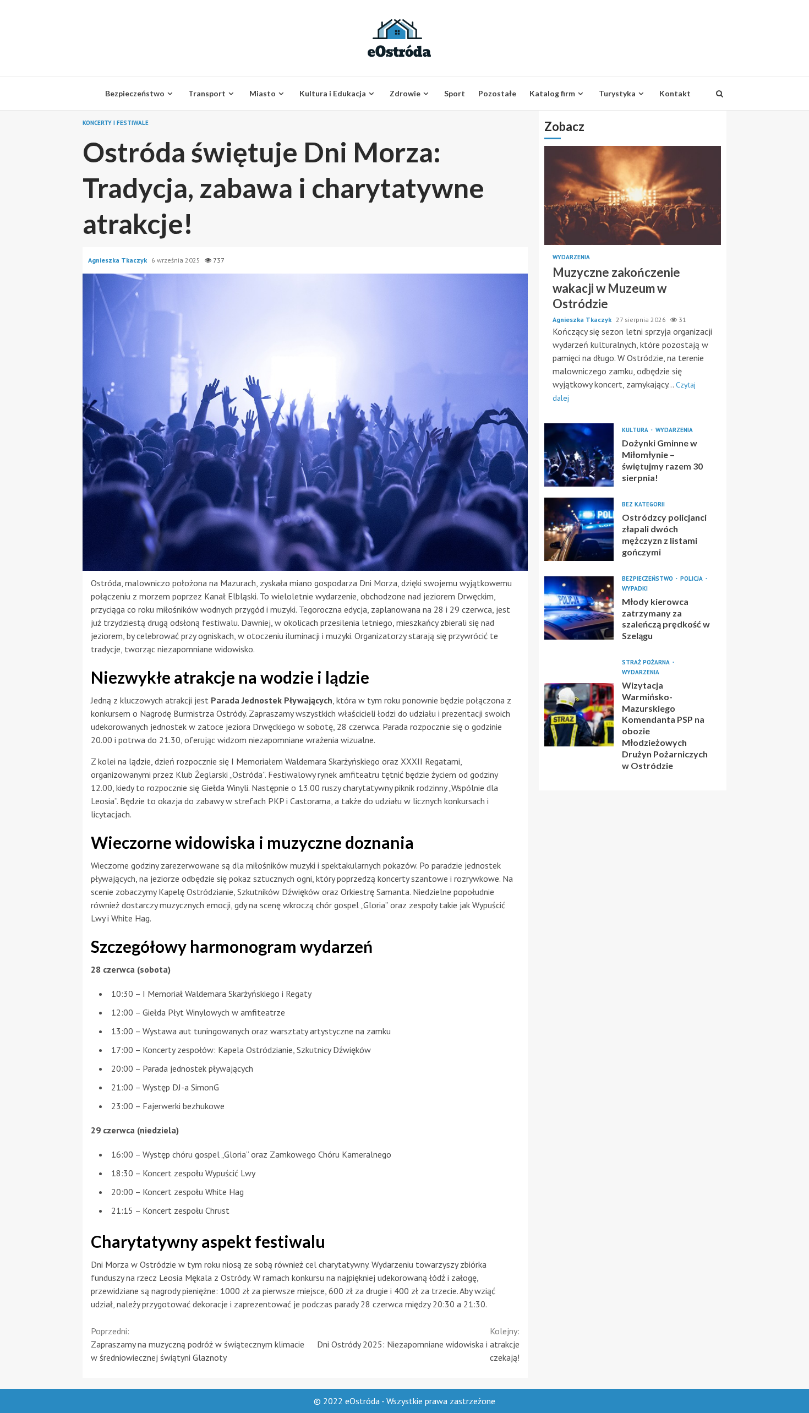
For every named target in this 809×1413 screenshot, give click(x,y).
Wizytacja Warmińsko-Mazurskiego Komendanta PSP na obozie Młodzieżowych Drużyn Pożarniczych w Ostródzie (579, 714)
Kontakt (675, 93)
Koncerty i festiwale (116, 123)
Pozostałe (497, 93)
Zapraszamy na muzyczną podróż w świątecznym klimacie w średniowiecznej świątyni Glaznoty (197, 1344)
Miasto (262, 93)
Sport (454, 93)
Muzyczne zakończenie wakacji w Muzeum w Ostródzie (632, 195)
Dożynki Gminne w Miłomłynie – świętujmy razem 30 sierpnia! (579, 454)
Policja (692, 578)
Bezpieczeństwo (135, 93)
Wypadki (635, 588)
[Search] (719, 93)
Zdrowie (405, 93)
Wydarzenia (571, 257)
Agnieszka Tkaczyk (118, 260)
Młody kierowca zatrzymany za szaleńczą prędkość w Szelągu (579, 608)
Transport (207, 93)
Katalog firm (552, 93)
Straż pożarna (646, 662)
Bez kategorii (643, 504)
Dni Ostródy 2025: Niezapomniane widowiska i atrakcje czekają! (418, 1344)
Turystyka (617, 93)
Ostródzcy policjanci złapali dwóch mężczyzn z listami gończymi (579, 528)
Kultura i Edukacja (332, 93)
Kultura (636, 430)
